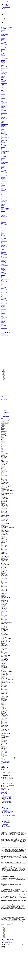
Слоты (5, 825)
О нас (4, 807)
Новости (5, 808)
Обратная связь (7, 813)
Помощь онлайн (9, 942)
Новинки (5, 824)
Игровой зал (6, 821)
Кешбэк (5, 810)
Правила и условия (8, 811)
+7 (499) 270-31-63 (9, 939)
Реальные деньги (7, 820)
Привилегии (6, 826)
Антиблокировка (7, 812)
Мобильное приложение (9, 815)
